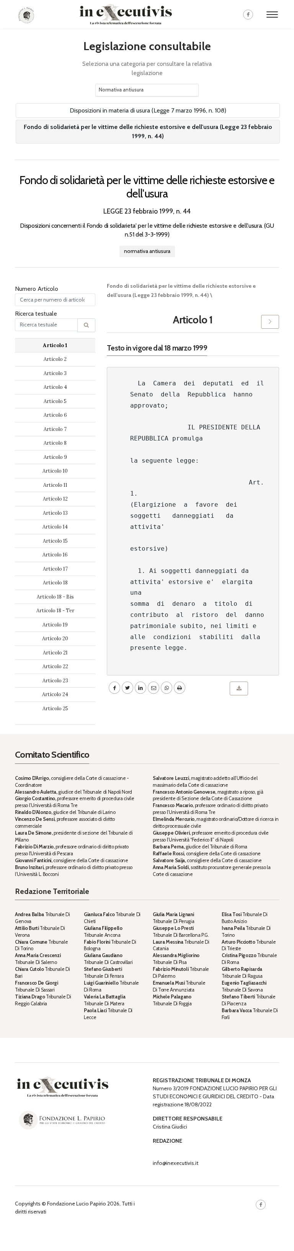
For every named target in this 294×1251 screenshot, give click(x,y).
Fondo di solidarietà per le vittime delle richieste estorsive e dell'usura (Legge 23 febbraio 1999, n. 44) (148, 131)
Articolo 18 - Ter (55, 610)
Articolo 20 (55, 638)
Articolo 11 (55, 485)
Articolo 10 (55, 471)
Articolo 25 (55, 708)
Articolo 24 (55, 694)
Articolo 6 (55, 415)
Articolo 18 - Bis (55, 597)
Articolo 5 (55, 401)
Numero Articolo (36, 288)
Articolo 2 (55, 359)
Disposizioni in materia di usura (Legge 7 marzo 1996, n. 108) (148, 110)
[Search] (86, 325)
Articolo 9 (55, 457)
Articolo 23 (55, 680)
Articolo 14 (55, 527)
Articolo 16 (55, 554)
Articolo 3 (55, 373)
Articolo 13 (55, 513)
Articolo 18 (55, 582)
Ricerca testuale (36, 313)
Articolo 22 (55, 666)
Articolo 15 (55, 541)
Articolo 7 (55, 429)
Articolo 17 (55, 569)
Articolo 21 (55, 652)
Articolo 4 (55, 387)
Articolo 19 (55, 624)
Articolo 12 (55, 499)
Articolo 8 (55, 443)
